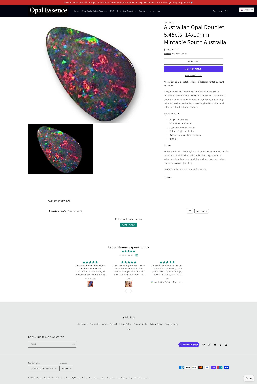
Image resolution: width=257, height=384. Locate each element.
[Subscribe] (73, 344)
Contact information (142, 378)
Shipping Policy (171, 324)
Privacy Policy (125, 324)
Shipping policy (126, 378)
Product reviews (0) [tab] (57, 211)
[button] (94, 11)
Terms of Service (141, 324)
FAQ (128, 329)
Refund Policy (156, 324)
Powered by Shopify (73, 378)
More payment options (193, 75)
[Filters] (190, 211)
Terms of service (112, 378)
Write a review (128, 224)
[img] (128, 251)
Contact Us (94, 324)
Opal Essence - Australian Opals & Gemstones (50, 378)
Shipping (167, 53)
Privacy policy (99, 378)
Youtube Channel (109, 324)
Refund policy (87, 378)
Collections (83, 324)
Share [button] (169, 177)
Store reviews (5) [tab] (75, 211)
